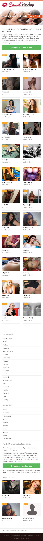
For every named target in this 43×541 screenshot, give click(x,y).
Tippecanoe (16, 530)
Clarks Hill (6, 393)
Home (3, 530)
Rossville (5, 355)
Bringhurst (6, 367)
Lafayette (6, 348)
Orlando (5, 426)
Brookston (6, 358)
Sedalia (5, 374)
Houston (5, 432)
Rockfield (6, 387)
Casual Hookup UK (18, 538)
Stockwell (6, 377)
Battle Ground (7, 338)
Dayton (5, 345)
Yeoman (5, 364)
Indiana (9, 530)
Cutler (5, 396)
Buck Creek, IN (6, 72)
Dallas (5, 435)
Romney (5, 400)
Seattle (5, 429)
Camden (5, 390)
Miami (5, 410)
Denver (5, 419)
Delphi (5, 342)
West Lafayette (8, 351)
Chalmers (6, 371)
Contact (27, 538)
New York (6, 413)
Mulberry (6, 361)
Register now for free (22, 47)
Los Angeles (7, 416)
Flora (4, 384)
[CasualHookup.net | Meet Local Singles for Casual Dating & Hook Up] (18, 4)
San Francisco (7, 439)
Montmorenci (7, 380)
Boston (5, 422)
